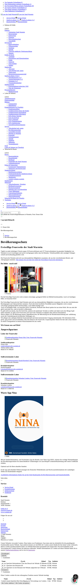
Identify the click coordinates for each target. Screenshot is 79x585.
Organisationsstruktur (14, 83)
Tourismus (8, 200)
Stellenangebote (9, 491)
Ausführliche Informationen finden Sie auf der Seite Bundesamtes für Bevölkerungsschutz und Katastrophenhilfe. (35, 475)
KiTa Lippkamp (13, 119)
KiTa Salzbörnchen (14, 123)
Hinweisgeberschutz (14, 39)
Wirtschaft (8, 182)
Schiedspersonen (13, 137)
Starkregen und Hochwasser (17, 168)
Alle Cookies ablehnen (8, 583)
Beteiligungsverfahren (15, 172)
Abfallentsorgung (10, 98)
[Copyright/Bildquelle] (1, 216)
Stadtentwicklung (10, 170)
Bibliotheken (12, 105)
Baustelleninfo (12, 158)
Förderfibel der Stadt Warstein (17, 161)
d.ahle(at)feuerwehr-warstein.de (10, 346)
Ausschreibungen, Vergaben (17, 184)
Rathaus (7, 30)
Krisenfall (11, 135)
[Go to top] (1, 480)
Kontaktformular (10, 489)
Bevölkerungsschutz (14, 130)
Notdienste (8, 492)
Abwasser (11, 69)
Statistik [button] (4, 555)
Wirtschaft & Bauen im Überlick (14, 198)
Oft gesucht (8, 42)
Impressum (4, 527)
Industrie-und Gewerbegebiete (17, 189)
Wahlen (10, 65)
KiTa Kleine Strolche (14, 116)
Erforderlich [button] (5, 570)
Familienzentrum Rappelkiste (17, 112)
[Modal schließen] (1, 224)
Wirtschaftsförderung (14, 195)
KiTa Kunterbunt (13, 118)
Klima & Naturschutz (11, 165)
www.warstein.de (6, 512)
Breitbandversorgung (14, 186)
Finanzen (11, 37)
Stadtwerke (8, 67)
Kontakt (3, 525)
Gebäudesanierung (14, 163)
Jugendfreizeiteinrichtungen (16, 125)
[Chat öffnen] (74, 580)
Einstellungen (5, 553)
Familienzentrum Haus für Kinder (18, 111)
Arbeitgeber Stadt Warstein (16, 32)
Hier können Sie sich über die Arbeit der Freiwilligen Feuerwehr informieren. (39, 260)
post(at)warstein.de (6, 510)
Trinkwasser (12, 72)
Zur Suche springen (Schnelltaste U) (16, 7)
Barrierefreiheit (11, 22)
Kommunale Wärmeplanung (17, 167)
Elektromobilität (9, 100)
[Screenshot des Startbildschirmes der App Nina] (24, 454)
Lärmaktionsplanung (14, 175)
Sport (6, 146)
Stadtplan (11, 48)
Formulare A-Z (13, 81)
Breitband (11, 160)
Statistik (10, 49)
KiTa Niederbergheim (15, 121)
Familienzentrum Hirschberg (17, 114)
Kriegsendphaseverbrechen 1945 (18, 86)
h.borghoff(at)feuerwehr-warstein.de (12, 369)
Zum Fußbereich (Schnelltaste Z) (15, 11)
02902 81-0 (4, 508)
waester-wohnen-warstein (16, 179)
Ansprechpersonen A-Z (15, 79)
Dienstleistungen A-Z (14, 77)
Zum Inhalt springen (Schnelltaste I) (15, 9)
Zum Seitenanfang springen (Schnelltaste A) (18, 4)
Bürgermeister (12, 34)
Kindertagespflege (14, 109)
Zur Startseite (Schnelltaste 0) (13, 2)
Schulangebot (12, 104)
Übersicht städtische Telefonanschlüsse (20, 51)
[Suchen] (19, 213)
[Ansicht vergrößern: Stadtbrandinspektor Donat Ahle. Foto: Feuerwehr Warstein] (23, 337)
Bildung (7, 102)
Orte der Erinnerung (14, 88)
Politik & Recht (9, 55)
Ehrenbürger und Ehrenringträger (18, 58)
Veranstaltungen (13, 144)
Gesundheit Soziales (14, 132)
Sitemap (3, 532)
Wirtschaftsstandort (14, 196)
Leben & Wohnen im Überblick (14, 147)
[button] (39, 536)
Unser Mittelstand (13, 191)
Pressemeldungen (10, 90)
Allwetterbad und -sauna (15, 70)
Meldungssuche (13, 91)
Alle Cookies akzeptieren (22, 583)
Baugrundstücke (13, 156)
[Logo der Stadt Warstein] (17, 14)
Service (7, 126)
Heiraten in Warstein (14, 133)
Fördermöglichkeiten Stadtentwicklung (20, 174)
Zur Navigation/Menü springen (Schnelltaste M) (19, 6)
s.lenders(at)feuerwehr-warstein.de (11, 387)
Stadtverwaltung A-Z (13, 20)
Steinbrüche (12, 177)
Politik (10, 60)
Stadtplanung (9, 181)
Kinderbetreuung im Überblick (14, 107)
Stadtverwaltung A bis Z (12, 76)
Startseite (3, 524)
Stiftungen (11, 142)
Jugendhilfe (12, 41)
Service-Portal (11, 18)
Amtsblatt (11, 56)
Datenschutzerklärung (12, 550)
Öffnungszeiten (13, 46)
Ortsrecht (11, 62)
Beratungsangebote (14, 188)
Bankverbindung (13, 44)
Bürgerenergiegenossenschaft (17, 74)
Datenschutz (12, 35)
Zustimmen (6, 558)
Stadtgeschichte (9, 84)
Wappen (10, 53)
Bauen (7, 154)
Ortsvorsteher (12, 63)
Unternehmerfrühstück (15, 193)
